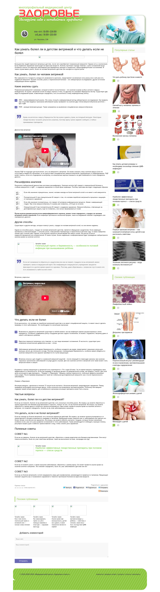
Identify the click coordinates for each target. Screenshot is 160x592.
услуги (121, 574)
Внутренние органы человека (124, 136)
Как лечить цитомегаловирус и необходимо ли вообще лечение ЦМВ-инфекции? (128, 166)
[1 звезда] (16, 487)
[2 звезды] (17, 487)
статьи (128, 574)
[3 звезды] (19, 487)
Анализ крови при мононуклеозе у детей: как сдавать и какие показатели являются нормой (59, 523)
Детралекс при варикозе (122, 332)
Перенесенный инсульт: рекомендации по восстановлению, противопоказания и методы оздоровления (129, 363)
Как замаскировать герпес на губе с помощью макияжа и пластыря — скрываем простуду (40, 523)
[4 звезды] (21, 487)
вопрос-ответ (111, 574)
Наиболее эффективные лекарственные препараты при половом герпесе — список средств (127, 199)
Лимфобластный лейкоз (122, 304)
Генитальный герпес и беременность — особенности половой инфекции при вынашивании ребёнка (66, 246)
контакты (136, 574)
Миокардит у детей (120, 422)
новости (99, 574)
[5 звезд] (23, 487)
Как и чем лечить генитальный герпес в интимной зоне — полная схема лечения (22, 522)
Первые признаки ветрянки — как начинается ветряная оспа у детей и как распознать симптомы (129, 232)
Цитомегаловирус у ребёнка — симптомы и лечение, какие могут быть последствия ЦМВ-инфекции (78, 523)
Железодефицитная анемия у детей (127, 393)
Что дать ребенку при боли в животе (127, 77)
